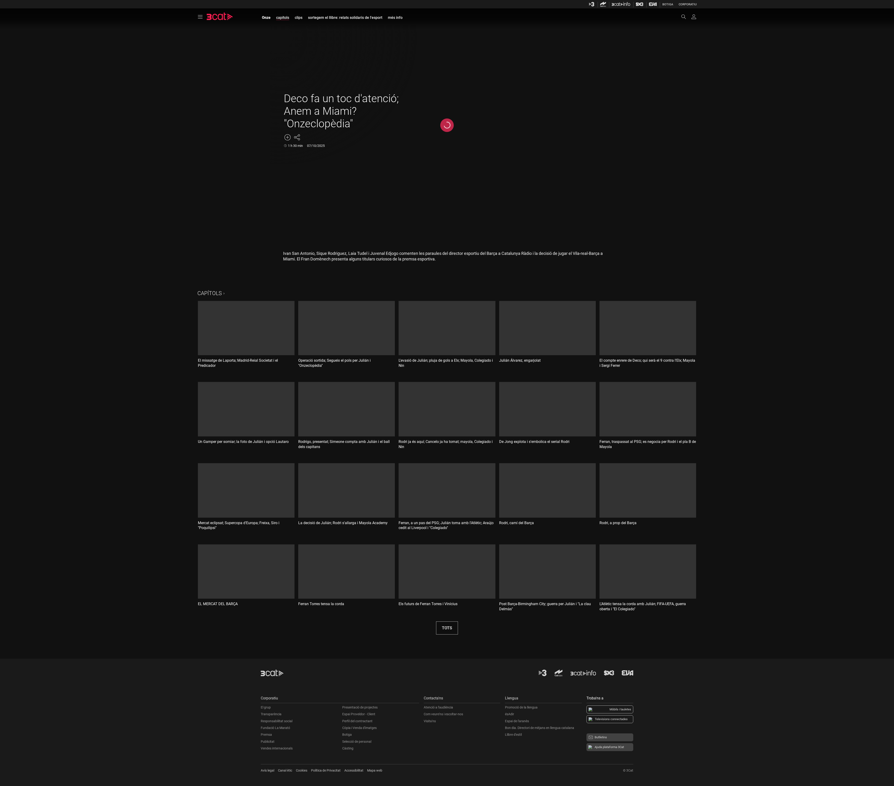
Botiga (667, 4)
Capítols (209, 293)
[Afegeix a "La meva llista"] (287, 137)
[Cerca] (686, 17)
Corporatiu (688, 4)
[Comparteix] (297, 137)
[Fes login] (694, 17)
